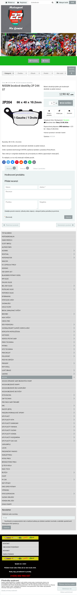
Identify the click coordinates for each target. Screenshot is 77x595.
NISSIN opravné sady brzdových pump (17, 381)
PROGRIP (5, 363)
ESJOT (4, 476)
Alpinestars (7, 247)
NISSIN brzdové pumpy (11, 384)
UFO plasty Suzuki (9, 430)
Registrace (23, 2)
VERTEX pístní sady (9, 339)
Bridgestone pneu (9, 462)
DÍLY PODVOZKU (7, 325)
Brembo (5, 314)
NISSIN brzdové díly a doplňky (14, 388)
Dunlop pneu (7, 455)
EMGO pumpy (7, 504)
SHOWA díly (6, 303)
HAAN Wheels (7, 240)
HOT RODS (5, 335)
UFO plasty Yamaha (9, 427)
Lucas (4, 448)
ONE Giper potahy (9, 487)
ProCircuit (6, 353)
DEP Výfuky (6, 483)
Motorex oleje (8, 293)
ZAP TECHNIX (6, 399)
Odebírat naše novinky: (10, 514)
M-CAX (4, 480)
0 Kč (72, 2)
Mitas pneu (6, 458)
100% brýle (6, 444)
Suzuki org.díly (8, 497)
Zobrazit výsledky (71, 69)
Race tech (6, 469)
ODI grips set (7, 272)
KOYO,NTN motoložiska (11, 332)
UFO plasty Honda (9, 434)
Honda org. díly (8, 501)
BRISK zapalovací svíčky (11, 310)
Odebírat (6, 527)
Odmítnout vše (67, 589)
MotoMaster (7, 258)
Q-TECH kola (6, 465)
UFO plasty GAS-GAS (9, 441)
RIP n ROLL (6, 367)
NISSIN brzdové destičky (12, 391)
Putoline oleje (8, 289)
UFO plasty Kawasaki (10, 423)
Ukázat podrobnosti (66, 592)
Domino (5, 268)
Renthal (5, 254)
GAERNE (5, 374)
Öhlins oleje (7, 282)
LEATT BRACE (6, 370)
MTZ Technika (7, 349)
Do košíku (66, 103)
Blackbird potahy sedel (11, 275)
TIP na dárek (7, 233)
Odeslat (68, 217)
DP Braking (6, 296)
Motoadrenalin (8, 236)
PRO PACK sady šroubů (10, 402)
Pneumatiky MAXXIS (9, 451)
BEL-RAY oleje (7, 286)
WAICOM (5, 261)
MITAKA (4, 346)
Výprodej (5, 490)
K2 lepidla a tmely (9, 265)
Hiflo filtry (6, 307)
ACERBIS (5, 251)
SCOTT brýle (6, 244)
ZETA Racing (6, 395)
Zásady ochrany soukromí (9, 590)
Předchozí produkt (12, 225)
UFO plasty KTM (8, 420)
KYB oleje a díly (8, 300)
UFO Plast (6, 416)
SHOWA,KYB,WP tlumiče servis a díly (16, 328)
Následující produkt (64, 225)
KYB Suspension (8, 494)
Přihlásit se (11, 2)
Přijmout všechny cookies (67, 584)
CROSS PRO (6, 321)
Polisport (6, 356)
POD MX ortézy (8, 360)
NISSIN (4, 377)
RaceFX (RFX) (6, 409)
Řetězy (4, 472)
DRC (3, 406)
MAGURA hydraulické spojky (13, 413)
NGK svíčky (6, 317)
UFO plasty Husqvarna (11, 437)
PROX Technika (7, 342)
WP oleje (5, 279)
